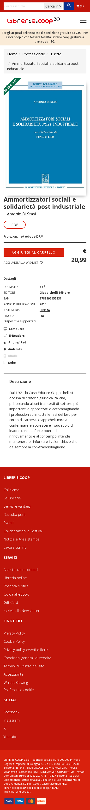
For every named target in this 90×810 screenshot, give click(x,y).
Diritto (56, 53)
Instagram (12, 720)
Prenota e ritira (16, 586)
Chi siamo (11, 489)
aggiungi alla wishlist (21, 263)
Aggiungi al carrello (34, 252)
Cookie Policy (14, 641)
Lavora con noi (15, 547)
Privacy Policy (14, 633)
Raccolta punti (15, 514)
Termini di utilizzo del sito (24, 666)
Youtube (10, 736)
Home (12, 53)
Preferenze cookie (19, 689)
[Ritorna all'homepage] (34, 20)
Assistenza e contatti (21, 569)
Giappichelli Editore (55, 293)
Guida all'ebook (16, 594)
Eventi (8, 522)
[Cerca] (68, 6)
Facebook (11, 711)
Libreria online (15, 577)
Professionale (33, 53)
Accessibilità (13, 674)
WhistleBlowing (16, 682)
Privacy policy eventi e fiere (26, 649)
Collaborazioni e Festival (23, 530)
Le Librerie (12, 498)
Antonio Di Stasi (21, 214)
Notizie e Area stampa (22, 539)
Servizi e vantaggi (17, 506)
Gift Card (11, 602)
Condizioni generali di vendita (27, 657)
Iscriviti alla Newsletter (22, 610)
